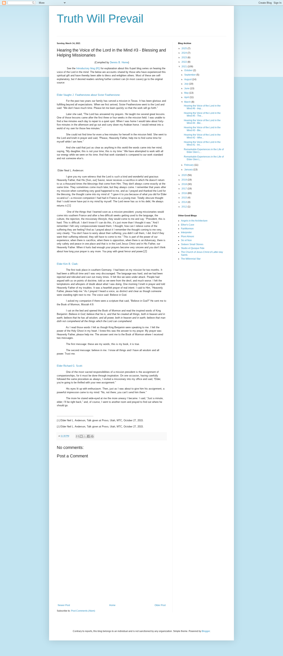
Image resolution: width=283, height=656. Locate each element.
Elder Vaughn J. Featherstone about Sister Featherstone (88, 94)
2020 (185, 175)
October (188, 70)
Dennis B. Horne (119, 62)
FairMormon (187, 228)
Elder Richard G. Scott (69, 365)
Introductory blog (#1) (88, 68)
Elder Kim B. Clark (67, 263)
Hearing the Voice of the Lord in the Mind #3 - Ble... (202, 129)
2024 (185, 53)
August (188, 79)
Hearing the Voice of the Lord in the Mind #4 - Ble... (202, 121)
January (188, 169)
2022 (185, 62)
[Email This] (78, 436)
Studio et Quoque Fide (192, 248)
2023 (185, 57)
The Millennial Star (191, 258)
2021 (185, 66)
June (187, 88)
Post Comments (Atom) (83, 610)
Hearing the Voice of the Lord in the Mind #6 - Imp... (202, 107)
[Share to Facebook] (88, 436)
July (186, 83)
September (190, 74)
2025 (185, 48)
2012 (185, 206)
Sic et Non (186, 240)
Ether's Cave (187, 224)
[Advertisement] (112, 572)
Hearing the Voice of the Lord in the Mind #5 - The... (202, 114)
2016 (185, 193)
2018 (185, 184)
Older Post (160, 605)
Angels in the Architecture (194, 220)
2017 (185, 188)
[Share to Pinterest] (92, 436)
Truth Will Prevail (100, 18)
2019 (185, 179)
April (187, 97)
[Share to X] (85, 436)
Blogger (206, 631)
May (186, 93)
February (189, 165)
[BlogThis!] (81, 436)
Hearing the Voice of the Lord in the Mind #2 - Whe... (202, 136)
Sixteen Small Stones (192, 244)
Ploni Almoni (187, 236)
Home (112, 605)
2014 (185, 202)
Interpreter (186, 232)
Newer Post (64, 605)
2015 (185, 197)
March (187, 102)
